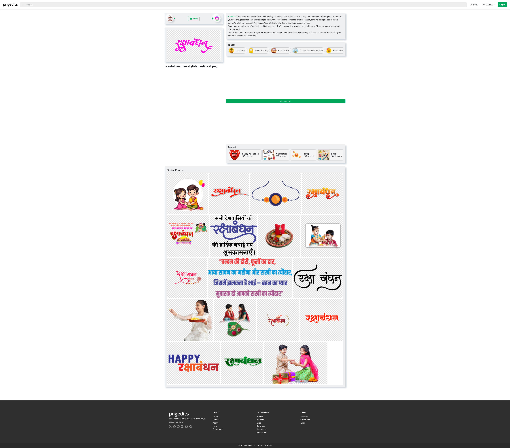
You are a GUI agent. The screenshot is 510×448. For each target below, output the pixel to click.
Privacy (216, 419)
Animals (260, 419)
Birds (259, 422)
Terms (215, 416)
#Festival (232, 16)
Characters (261, 429)
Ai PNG (260, 416)
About (215, 422)
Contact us (217, 429)
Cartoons (261, 426)
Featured (304, 416)
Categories (488, 5)
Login (302, 422)
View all (260, 432)
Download (287, 101)
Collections (305, 419)
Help (215, 426)
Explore (474, 5)
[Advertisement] (194, 89)
